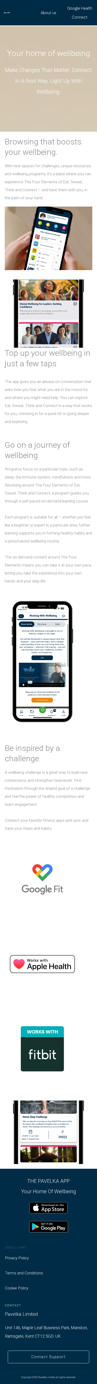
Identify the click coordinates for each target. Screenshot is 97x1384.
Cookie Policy (16, 1288)
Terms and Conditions (24, 1273)
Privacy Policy (17, 1258)
